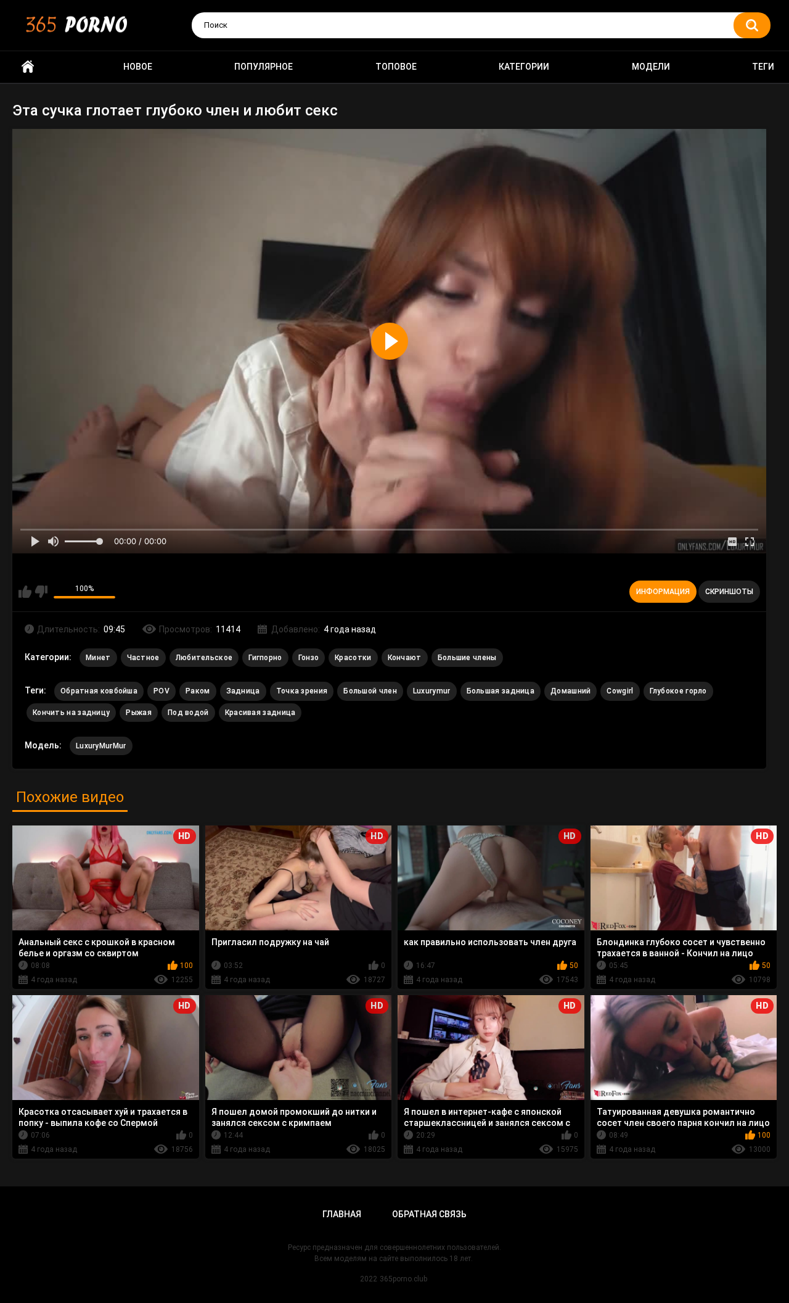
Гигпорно (265, 657)
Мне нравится (24, 591)
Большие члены (467, 657)
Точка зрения (302, 691)
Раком (198, 691)
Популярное (263, 67)
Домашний (570, 691)
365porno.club (403, 1279)
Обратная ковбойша (98, 691)
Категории (524, 67)
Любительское (204, 657)
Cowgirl (620, 691)
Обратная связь (429, 1214)
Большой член (370, 691)
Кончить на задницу (71, 712)
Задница (243, 691)
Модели (651, 67)
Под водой (188, 712)
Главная (341, 1214)
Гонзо (308, 657)
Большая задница (501, 691)
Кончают (405, 657)
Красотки (353, 657)
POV (161, 691)
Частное (143, 657)
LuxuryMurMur (101, 746)
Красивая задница (260, 712)
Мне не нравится (41, 591)
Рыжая (139, 712)
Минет (98, 657)
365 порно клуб (27, 67)
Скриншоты (729, 591)
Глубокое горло (678, 691)
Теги (763, 67)
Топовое (396, 67)
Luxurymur (432, 691)
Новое (137, 67)
